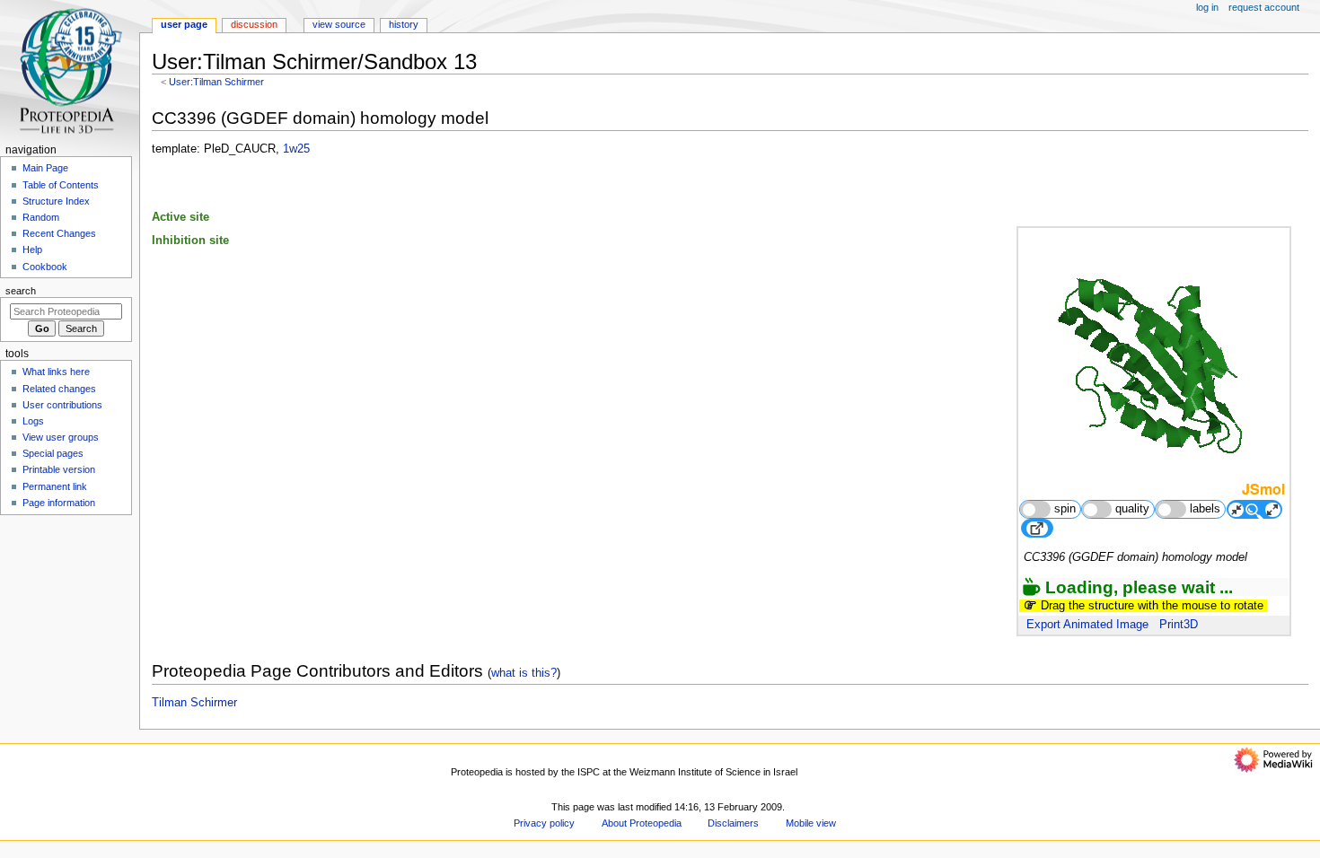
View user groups (60, 437)
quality (1132, 509)
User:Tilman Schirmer (216, 81)
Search (20, 290)
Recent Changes (59, 233)
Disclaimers (733, 823)
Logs (33, 421)
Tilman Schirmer (194, 702)
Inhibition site (190, 240)
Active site (180, 217)
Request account (1263, 7)
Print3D (1178, 624)
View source (338, 24)
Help (32, 249)
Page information (58, 502)
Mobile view (811, 823)
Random (40, 217)
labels (1205, 509)
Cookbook (44, 266)
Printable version (58, 469)
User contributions (62, 404)
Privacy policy (544, 823)
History (403, 24)
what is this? (524, 672)
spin (1065, 509)
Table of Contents (60, 184)
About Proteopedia (642, 823)
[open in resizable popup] (1037, 528)
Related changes (59, 388)
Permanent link (54, 486)
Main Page (45, 167)
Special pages (53, 453)
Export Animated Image (1087, 624)
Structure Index (56, 201)
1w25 (296, 149)
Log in (1207, 7)
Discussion (254, 24)
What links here (56, 371)
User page (184, 24)
